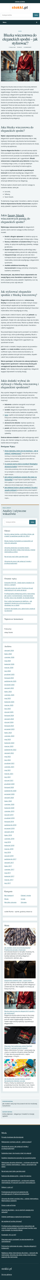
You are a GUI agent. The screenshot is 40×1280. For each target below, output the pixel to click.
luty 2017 (7, 883)
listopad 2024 (9, 715)
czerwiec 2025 (9, 695)
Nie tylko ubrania (10, 902)
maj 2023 (7, 739)
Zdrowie (24, 902)
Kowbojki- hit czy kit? (8, 1235)
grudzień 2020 (9, 784)
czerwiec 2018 (9, 839)
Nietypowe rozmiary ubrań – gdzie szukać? (16, 1142)
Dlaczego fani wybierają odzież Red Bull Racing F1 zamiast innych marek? (18, 1047)
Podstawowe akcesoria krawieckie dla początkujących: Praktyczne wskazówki (15, 1193)
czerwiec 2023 (9, 736)
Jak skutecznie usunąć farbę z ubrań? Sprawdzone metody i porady (17, 1080)
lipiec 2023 (8, 733)
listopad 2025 (9, 678)
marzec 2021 (8, 774)
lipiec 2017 (8, 866)
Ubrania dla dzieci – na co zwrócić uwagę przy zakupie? (17, 1211)
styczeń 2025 (8, 712)
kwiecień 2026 (9, 664)
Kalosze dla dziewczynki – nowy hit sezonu (16, 1176)
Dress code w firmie (8, 1205)
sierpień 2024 (9, 719)
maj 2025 (7, 698)
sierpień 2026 (9, 650)
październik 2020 (10, 791)
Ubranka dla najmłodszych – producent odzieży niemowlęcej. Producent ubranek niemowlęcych (18, 1182)
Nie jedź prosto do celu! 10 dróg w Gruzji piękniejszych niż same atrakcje (18, 589)
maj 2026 (7, 661)
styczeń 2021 (8, 780)
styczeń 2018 (8, 856)
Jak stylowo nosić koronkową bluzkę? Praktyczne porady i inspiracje (17, 949)
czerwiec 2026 (9, 657)
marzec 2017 (8, 880)
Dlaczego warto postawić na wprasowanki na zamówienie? (17, 1240)
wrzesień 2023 (9, 729)
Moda (20, 31)
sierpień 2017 (9, 863)
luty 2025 (7, 709)
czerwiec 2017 (9, 869)
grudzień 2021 (9, 763)
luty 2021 (7, 777)
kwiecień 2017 (9, 876)
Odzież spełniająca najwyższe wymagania (16, 1217)
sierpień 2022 (9, 753)
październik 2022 (10, 750)
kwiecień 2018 (9, 845)
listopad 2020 (9, 787)
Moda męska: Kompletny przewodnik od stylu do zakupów (18, 542)
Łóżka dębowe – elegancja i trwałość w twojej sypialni (18, 1114)
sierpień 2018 (9, 832)
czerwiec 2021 (9, 767)
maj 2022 (7, 757)
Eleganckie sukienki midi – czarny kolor (18, 980)
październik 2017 (10, 859)
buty (6, 415)
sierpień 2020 (9, 798)
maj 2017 (7, 873)
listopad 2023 (9, 726)
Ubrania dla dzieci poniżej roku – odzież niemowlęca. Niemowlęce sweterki (20, 1200)
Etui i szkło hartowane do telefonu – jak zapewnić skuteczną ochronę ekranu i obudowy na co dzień (18, 603)
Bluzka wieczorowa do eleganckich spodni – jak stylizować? (19, 1012)
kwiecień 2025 (9, 702)
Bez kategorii (9, 895)
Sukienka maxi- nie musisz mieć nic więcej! (16, 1153)
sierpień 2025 (9, 688)
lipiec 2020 (8, 801)
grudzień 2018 (9, 818)
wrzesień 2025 (9, 685)
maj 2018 (7, 842)
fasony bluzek (16, 215)
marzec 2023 (8, 746)
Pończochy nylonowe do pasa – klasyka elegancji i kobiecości (18, 1247)
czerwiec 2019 (9, 811)
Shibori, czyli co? (7, 1187)
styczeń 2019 (8, 815)
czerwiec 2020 (9, 804)
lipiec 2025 (8, 692)
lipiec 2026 (8, 654)
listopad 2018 (9, 822)
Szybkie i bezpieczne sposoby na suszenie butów (18, 1158)
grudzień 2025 (9, 674)
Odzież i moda (26, 895)
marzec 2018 (8, 849)
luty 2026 (7, 671)
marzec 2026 (8, 668)
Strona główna (20, 1)
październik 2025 (10, 681)
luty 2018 (7, 852)
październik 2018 (10, 825)
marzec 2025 (8, 705)
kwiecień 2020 (9, 808)
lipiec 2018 (8, 835)
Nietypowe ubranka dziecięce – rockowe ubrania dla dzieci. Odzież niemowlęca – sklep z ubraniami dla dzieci (19, 1164)
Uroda (23, 899)
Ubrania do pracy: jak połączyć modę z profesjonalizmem (17, 562)
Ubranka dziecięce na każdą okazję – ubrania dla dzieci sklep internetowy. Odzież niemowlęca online (19, 550)
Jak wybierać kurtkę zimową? (11, 1221)
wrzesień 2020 (9, 794)
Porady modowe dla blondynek (12, 1137)
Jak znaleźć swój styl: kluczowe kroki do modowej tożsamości (19, 1104)
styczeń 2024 (8, 722)
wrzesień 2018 (9, 828)
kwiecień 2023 (9, 743)
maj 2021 (7, 770)
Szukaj (36, 15)
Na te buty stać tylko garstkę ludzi (16, 557)
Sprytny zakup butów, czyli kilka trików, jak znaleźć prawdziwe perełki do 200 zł (19, 535)
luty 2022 (7, 760)
